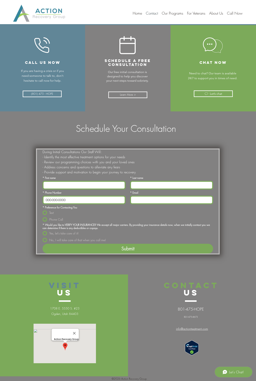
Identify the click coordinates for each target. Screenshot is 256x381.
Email (134, 192)
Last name (136, 177)
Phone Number (52, 192)
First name (49, 177)
